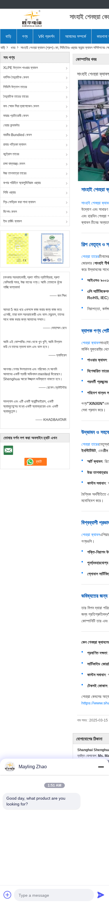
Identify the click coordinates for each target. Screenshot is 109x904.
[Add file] (7, 894)
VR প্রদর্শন (46, 36)
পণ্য (25, 36)
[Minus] (100, 766)
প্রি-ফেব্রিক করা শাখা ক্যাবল (19, 202)
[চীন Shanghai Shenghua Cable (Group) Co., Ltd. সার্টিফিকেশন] (17, 248)
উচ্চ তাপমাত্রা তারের (14, 173)
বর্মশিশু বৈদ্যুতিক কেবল (16, 77)
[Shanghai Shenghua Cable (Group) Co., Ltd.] (32, 19)
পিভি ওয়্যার (9, 192)
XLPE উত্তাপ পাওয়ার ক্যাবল (20, 68)
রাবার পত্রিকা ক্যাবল (14, 144)
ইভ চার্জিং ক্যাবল (12, 221)
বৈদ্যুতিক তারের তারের (15, 96)
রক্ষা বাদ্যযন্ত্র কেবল (14, 164)
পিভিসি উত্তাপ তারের (15, 87)
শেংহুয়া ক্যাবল (90, 342)
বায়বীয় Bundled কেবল (17, 135)
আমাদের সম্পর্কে (75, 36)
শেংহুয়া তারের (90, 256)
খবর (13, 48)
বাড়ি (8, 36)
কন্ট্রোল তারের (11, 154)
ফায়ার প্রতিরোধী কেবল (15, 116)
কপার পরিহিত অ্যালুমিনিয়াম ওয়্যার (22, 183)
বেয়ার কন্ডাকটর (11, 125)
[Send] (101, 894)
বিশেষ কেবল (10, 212)
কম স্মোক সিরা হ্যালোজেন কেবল (21, 106)
